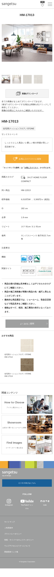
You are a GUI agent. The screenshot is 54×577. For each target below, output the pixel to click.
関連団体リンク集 (11, 552)
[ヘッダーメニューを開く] (50, 4)
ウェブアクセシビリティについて (17, 546)
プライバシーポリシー (13, 534)
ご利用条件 (8, 528)
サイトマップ (9, 522)
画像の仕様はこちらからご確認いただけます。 (23, 110)
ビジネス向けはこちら (27, 483)
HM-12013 (26, 190)
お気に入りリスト (31, 168)
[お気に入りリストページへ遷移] (42, 5)
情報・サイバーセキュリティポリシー (19, 540)
